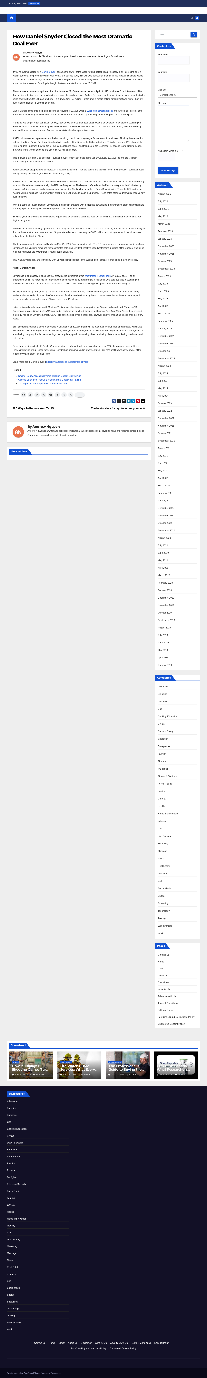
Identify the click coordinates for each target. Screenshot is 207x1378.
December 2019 (166, 598)
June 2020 (163, 553)
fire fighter (163, 769)
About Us (162, 975)
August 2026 (164, 194)
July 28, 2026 (70, 1075)
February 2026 (165, 231)
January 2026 (165, 239)
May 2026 (163, 216)
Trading (162, 918)
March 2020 (164, 575)
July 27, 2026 (118, 1075)
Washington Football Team (98, 276)
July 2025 (163, 283)
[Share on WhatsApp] (43, 394)
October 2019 (165, 613)
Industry (162, 821)
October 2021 (165, 433)
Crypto (161, 724)
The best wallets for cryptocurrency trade (117, 408)
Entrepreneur (164, 746)
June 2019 (163, 642)
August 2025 (164, 276)
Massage (162, 851)
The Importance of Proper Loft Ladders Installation (43, 383)
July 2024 (163, 373)
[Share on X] (30, 394)
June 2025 (163, 291)
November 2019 (166, 605)
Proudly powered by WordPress (20, 1373)
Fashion (162, 754)
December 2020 (166, 508)
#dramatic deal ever (86, 56)
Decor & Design (166, 731)
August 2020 (164, 538)
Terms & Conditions (168, 1003)
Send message (168, 170)
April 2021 (163, 478)
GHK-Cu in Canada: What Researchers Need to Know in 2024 (175, 1069)
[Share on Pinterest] (50, 394)
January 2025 (165, 328)
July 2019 (163, 635)
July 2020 (163, 545)
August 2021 (164, 448)
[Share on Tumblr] (64, 394)
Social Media (164, 888)
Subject (161, 90)
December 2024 (166, 336)
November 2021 (166, 426)
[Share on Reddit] (57, 394)
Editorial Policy (165, 1010)
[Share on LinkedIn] (37, 394)
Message (162, 103)
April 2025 (163, 306)
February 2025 (165, 321)
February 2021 (165, 493)
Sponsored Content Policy (171, 1024)
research (162, 873)
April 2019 (163, 657)
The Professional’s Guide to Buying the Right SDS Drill (125, 1069)
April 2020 (163, 568)
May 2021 (163, 470)
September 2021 (166, 441)
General (162, 799)
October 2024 (165, 351)
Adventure (163, 686)
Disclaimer (163, 982)
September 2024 (166, 358)
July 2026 (163, 201)
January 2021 (165, 500)
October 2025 (165, 261)
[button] (192, 18)
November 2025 (166, 254)
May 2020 (163, 560)
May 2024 (163, 388)
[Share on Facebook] (23, 394)
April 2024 (163, 396)
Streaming (163, 903)
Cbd (160, 709)
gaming (161, 791)
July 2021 (163, 455)
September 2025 (166, 269)
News (161, 858)
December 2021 (166, 418)
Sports (161, 896)
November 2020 (166, 515)
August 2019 (164, 627)
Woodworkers (165, 926)
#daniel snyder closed (65, 56)
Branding (162, 694)
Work (160, 933)
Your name (163, 54)
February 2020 (165, 583)
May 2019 (163, 650)
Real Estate (164, 866)
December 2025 (166, 246)
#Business (47, 56)
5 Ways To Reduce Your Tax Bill (35, 408)
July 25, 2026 (166, 1075)
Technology (164, 911)
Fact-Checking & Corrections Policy (176, 1017)
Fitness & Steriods (167, 776)
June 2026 (163, 209)
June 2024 (163, 381)
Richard (40, 1075)
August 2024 (164, 366)
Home (161, 961)
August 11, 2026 (23, 1075)
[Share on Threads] (71, 394)
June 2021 (163, 463)
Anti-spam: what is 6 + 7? (170, 151)
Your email (163, 72)
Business (162, 701)
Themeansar (56, 1373)
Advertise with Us (167, 996)
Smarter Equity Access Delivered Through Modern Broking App (49, 376)
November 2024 (166, 343)
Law (160, 828)
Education (163, 739)
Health (161, 806)
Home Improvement (168, 813)
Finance (162, 761)
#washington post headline (36, 61)
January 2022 (165, 411)
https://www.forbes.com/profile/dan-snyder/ (67, 362)
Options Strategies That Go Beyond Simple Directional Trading (49, 380)
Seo (160, 881)
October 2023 (165, 403)
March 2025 (164, 313)
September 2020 (166, 530)
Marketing (163, 843)
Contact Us (163, 955)
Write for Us (164, 989)
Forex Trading (165, 784)
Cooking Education (167, 716)
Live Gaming (164, 836)
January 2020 (165, 590)
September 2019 (166, 620)
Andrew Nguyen (34, 53)
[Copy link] (80, 394)
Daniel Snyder (49, 72)
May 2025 (163, 298)
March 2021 (164, 485)
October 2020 (165, 523)
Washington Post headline (100, 111)
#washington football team (111, 56)
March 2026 (164, 224)
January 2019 (165, 665)
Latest (161, 968)
